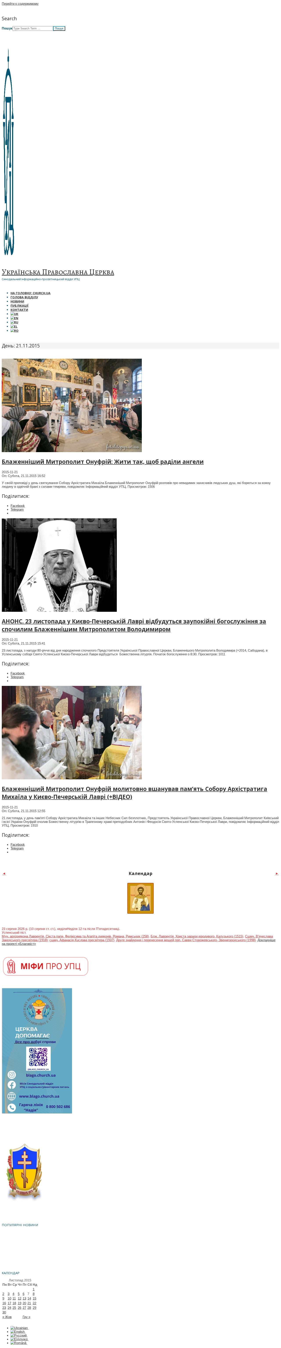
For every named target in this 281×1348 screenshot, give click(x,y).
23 (4, 1308)
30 (4, 1312)
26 (19, 1308)
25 (14, 1308)
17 (9, 1303)
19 (19, 1303)
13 (24, 1298)
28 (29, 1308)
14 (29, 1298)
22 (34, 1303)
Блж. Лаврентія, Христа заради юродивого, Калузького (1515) (197, 936)
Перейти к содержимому (20, 3)
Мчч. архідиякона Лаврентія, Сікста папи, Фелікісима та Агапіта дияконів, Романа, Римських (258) (75, 936)
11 (14, 1298)
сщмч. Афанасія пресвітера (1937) (81, 940)
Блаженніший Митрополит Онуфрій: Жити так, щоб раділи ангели (103, 462)
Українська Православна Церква (58, 272)
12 (19, 1298)
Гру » (26, 1317)
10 (9, 1298)
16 (4, 1303)
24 (9, 1308)
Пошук (7, 28)
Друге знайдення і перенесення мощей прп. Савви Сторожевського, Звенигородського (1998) (186, 940)
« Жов (7, 1317)
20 (24, 1303)
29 (34, 1308)
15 (34, 1298)
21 (29, 1303)
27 (24, 1308)
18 (14, 1303)
